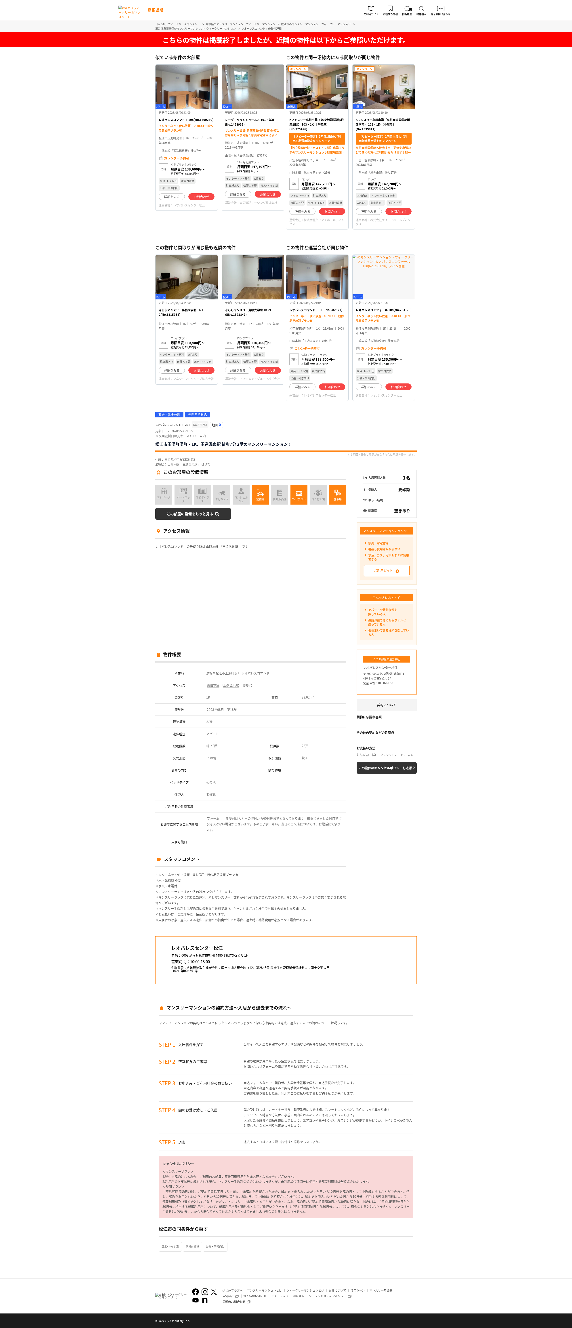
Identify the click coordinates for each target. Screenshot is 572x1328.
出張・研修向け (215, 1246)
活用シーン (358, 1290)
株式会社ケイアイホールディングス (316, 222)
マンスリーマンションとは (264, 1290)
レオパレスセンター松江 (189, 205)
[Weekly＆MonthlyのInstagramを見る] (205, 1291)
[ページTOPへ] (413, 1321)
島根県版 (155, 10)
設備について (337, 1290)
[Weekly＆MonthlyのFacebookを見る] (195, 1291)
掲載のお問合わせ (234, 1301)
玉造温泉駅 (231, 685)
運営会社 (228, 1296)
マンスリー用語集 (381, 1290)
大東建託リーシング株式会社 (258, 202)
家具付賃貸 (192, 1246)
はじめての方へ (232, 1290)
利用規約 (299, 1296)
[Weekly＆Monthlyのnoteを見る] (205, 1300)
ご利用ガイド (383, 570)
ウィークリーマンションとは (305, 1290)
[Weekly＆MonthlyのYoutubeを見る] (195, 1300)
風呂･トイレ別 (170, 1246)
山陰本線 (213, 685)
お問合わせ (201, 196)
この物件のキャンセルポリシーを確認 (385, 768)
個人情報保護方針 (255, 1296)
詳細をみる (172, 196)
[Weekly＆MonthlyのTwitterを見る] (214, 1292)
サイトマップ (279, 1296)
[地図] (216, 425)
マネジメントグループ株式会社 (193, 379)
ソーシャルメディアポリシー (328, 1296)
